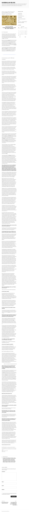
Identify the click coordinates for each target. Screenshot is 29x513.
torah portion (12, 460)
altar (3, 38)
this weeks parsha (8, 459)
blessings (15, 44)
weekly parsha (10, 461)
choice (13, 297)
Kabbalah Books (20, 13)
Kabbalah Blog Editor (11, 11)
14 (25, 31)
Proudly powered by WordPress (5, 511)
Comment (3, 471)
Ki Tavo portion (13, 458)
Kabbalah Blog (8, 2)
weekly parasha (5, 461)
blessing (9, 40)
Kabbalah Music (20, 17)
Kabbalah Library (20, 14)
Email (3, 485)
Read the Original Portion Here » (6, 444)
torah (9, 460)
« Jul (19, 36)
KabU (18, 20)
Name (3, 481)
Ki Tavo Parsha (8, 458)
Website (3, 489)
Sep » (25, 36)
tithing (6, 48)
